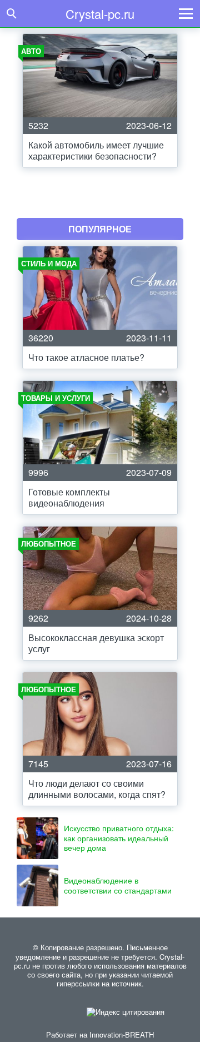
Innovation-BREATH (121, 1034)
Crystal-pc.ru (100, 13)
